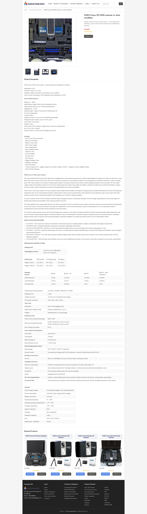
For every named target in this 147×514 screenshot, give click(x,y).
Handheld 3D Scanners (70, 498)
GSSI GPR (87, 500)
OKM (105, 500)
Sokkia (106, 487)
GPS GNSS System (69, 489)
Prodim (86, 498)
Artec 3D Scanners (89, 487)
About (46, 489)
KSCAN (106, 498)
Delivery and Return (49, 492)
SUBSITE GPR (108, 505)
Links (86, 4)
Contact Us (95, 4)
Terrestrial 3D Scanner (35, 10)
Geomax (86, 505)
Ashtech (106, 494)
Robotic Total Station (70, 492)
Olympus (106, 489)
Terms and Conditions (50, 496)
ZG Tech (106, 496)
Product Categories (61, 4)
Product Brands (76, 4)
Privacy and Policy (49, 494)
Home (50, 4)
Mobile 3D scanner (69, 496)
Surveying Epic (72, 511)
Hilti (105, 492)
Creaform (86, 503)
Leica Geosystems (89, 492)
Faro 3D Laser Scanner (90, 489)
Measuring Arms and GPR (71, 494)
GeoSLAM (107, 502)
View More (30, 474)
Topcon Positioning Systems (92, 494)
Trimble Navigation (89, 496)
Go (121, 3)
